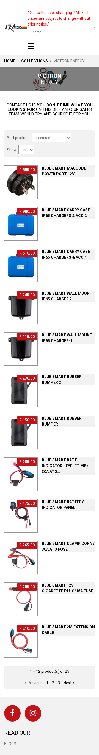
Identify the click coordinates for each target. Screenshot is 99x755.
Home (9, 61)
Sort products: (19, 138)
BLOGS (10, 744)
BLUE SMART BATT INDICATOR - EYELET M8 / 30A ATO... (65, 466)
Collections (34, 61)
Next (68, 683)
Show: (12, 150)
